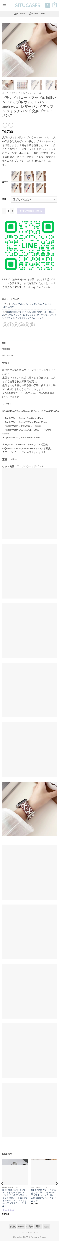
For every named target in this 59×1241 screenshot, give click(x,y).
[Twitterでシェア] (15, 324)
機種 (4, 199)
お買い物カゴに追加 (31, 210)
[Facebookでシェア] (10, 324)
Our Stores (26, 1232)
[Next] (52, 50)
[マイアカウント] (47, 5)
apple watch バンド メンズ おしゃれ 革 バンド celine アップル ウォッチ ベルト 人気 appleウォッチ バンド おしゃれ (43, 1195)
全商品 (11, 307)
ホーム (5, 93)
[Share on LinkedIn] (32, 324)
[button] (4, 5)
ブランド (15, 93)
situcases (27, 5)
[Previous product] (10, 125)
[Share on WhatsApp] (5, 324)
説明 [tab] (4, 343)
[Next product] (5, 125)
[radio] (16, 176)
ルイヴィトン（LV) (32, 93)
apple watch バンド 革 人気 (19, 312)
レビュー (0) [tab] (7, 355)
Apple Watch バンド (21, 304)
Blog (36, 1232)
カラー (5, 182)
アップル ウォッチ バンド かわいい (20, 315)
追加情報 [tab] (6, 349)
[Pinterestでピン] (26, 324)
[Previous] (7, 50)
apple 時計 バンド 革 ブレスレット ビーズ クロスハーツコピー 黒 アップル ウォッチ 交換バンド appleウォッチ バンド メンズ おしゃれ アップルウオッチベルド (14, 1198)
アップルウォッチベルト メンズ (29, 318)
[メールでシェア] (21, 324)
